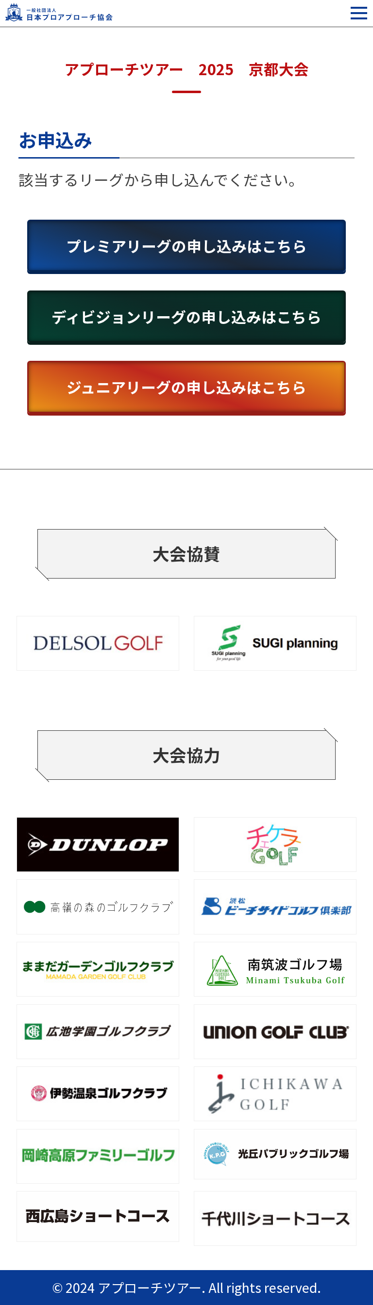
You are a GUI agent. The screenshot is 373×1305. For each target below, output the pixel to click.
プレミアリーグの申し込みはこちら (186, 246)
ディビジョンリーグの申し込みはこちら (186, 316)
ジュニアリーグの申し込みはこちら (186, 387)
